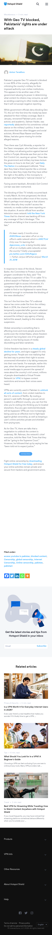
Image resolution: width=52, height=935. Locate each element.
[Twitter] (11, 575)
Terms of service (10, 923)
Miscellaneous (9, 15)
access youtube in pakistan (17, 556)
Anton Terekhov (17, 72)
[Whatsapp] (22, 575)
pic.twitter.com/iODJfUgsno (23, 254)
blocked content (39, 556)
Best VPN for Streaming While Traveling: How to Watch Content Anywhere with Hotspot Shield (26, 809)
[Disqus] (26, 508)
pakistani (8, 566)
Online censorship (24, 563)
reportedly (9, 125)
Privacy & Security (11, 703)
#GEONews (15, 236)
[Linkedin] (17, 575)
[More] (27, 575)
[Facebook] (6, 575)
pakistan (39, 563)
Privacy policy (24, 923)
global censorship (24, 560)
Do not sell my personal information (18, 926)
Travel (6, 802)
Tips (5, 753)
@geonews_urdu (17, 245)
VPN (18, 378)
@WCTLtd (43, 239)
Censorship (9, 560)
